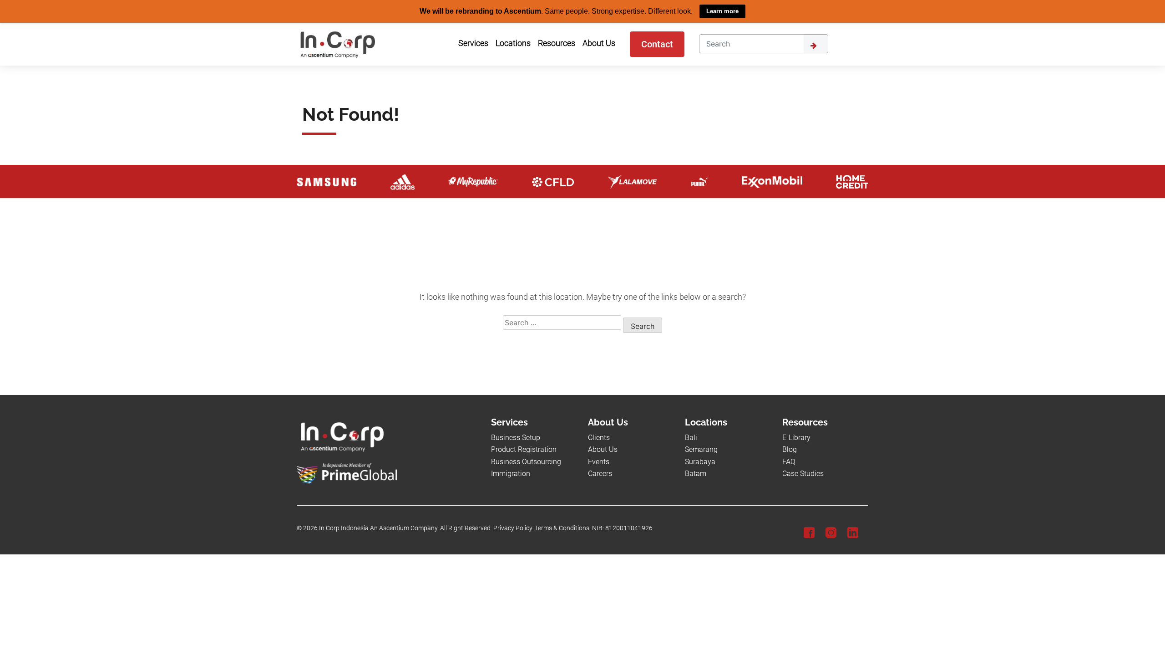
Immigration (510, 473)
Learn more (722, 11)
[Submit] (816, 43)
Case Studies (803, 473)
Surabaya (700, 461)
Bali (691, 437)
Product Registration (524, 449)
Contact (657, 43)
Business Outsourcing (526, 461)
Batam (695, 473)
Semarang (701, 449)
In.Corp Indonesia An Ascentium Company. (379, 528)
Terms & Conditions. (563, 528)
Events (598, 461)
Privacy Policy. (513, 528)
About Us (603, 449)
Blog (789, 449)
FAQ (788, 461)
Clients (599, 437)
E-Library (796, 437)
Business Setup (515, 437)
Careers (600, 473)
